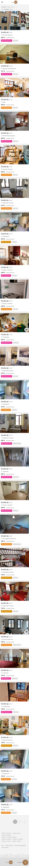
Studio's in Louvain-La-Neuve (9, 837)
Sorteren (7, 7)
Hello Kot (20, 862)
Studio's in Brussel (6, 833)
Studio (4, 32)
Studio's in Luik (16, 833)
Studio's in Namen (6, 835)
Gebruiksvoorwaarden (20, 845)
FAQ (3, 845)
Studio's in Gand (16, 841)
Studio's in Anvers (6, 841)
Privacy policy (5, 847)
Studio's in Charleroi (17, 839)
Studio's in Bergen (6, 839)
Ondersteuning (9, 845)
